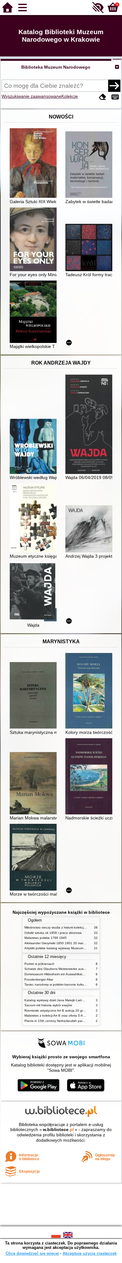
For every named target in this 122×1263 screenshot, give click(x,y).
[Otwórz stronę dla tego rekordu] (35, 163)
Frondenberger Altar (38, 979)
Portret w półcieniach (39, 964)
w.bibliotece (58, 1129)
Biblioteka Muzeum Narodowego (55, 67)
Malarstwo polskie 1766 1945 (45, 937)
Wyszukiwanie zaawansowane (31, 96)
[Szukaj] (114, 86)
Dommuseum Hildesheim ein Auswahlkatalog (56, 974)
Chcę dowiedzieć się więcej (32, 1253)
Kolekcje (69, 96)
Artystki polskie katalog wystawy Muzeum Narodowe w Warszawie (71, 948)
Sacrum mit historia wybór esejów (48, 1005)
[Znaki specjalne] (115, 97)
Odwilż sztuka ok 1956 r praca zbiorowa (53, 932)
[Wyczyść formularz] (103, 97)
